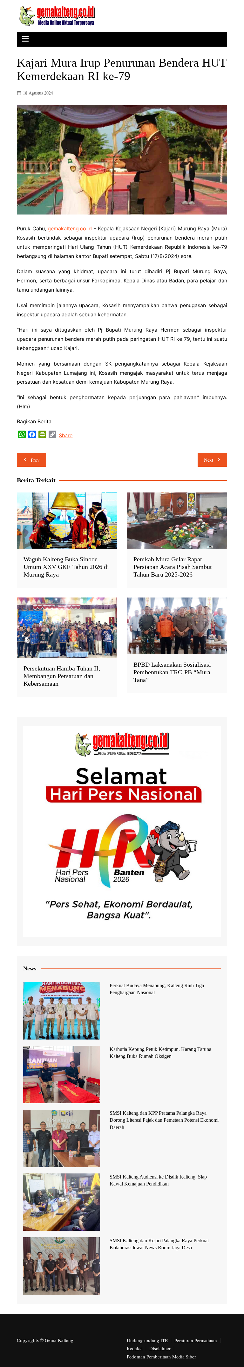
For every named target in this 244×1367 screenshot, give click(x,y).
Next (208, 460)
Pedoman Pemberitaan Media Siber (161, 1356)
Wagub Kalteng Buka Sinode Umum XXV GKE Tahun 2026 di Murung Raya (66, 567)
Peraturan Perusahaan (195, 1340)
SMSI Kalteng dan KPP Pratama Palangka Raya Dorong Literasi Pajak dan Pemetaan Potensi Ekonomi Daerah (164, 1120)
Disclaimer (160, 1348)
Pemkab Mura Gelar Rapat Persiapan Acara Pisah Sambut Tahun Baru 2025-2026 (172, 567)
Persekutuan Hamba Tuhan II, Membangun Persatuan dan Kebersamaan (62, 676)
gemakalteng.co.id (70, 228)
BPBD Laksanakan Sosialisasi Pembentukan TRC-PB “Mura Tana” (172, 672)
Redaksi (135, 1348)
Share (65, 435)
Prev (35, 460)
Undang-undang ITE (147, 1340)
